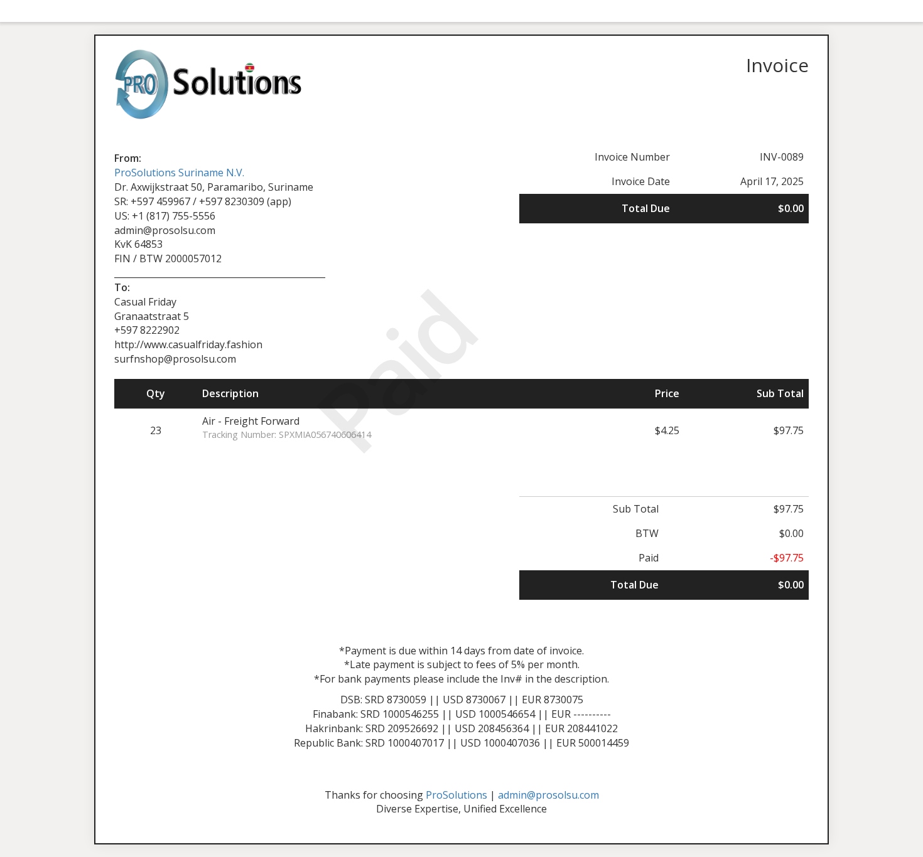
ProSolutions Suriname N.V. (179, 172)
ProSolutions (456, 795)
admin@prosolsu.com (548, 795)
